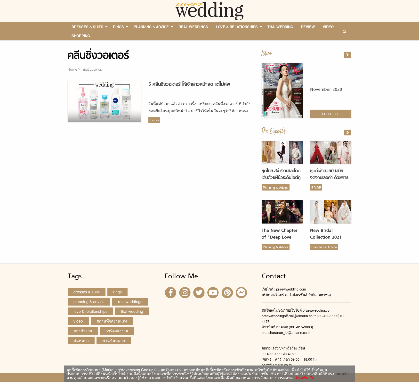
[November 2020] (348, 55)
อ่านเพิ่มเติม (304, 377)
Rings (117, 292)
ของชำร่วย (82, 330)
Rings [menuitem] (118, 26)
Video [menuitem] (328, 26)
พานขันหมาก (113, 340)
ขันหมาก (81, 340)
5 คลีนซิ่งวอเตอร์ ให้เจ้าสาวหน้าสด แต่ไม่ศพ (189, 84)
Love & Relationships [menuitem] (237, 26)
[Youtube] (213, 292)
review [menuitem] (308, 26)
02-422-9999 (328, 315)
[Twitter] (199, 292)
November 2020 (326, 89)
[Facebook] (171, 292)
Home (72, 70)
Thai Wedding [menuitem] (280, 26)
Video (78, 321)
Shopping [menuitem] (81, 35)
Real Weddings (130, 301)
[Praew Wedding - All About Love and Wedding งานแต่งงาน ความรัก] (209, 10)
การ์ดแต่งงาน (116, 330)
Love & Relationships (90, 311)
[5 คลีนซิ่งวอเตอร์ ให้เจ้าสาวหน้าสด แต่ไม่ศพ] (348, 132)
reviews (154, 120)
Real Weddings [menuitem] (193, 26)
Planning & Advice (275, 187)
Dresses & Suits (86, 292)
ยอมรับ (343, 373)
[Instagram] (185, 292)
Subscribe (330, 114)
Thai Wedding (132, 311)
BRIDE (316, 187)
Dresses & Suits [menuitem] (87, 26)
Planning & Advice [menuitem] (151, 26)
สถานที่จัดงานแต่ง (112, 321)
